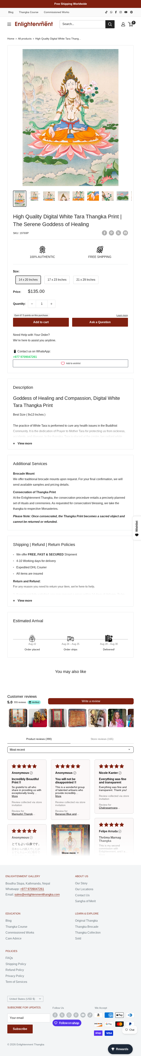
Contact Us (82, 895)
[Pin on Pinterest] (111, 232)
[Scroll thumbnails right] (129, 718)
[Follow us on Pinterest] (76, 1015)
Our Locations (84, 889)
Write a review (91, 701)
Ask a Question (100, 322)
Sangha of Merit (85, 901)
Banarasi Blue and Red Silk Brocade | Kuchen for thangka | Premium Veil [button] (67, 813)
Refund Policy (15, 969)
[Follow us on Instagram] (69, 1015)
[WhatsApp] (111, 12)
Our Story (81, 883)
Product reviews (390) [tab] (39, 738)
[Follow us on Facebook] (55, 1015)
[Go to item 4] (77, 718)
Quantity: (19, 303)
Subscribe (20, 1028)
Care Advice (13, 938)
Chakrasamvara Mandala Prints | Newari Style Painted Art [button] (111, 807)
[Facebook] (116, 12)
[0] (130, 24)
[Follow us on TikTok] (90, 1015)
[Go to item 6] (117, 718)
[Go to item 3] (57, 718)
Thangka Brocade (86, 926)
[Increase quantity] (51, 304)
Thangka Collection (88, 932)
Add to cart (41, 322)
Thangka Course (28, 12)
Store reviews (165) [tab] (102, 738)
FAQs (9, 957)
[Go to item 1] (18, 718)
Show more (69, 852)
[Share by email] (125, 232)
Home (10, 38)
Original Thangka (86, 920)
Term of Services (16, 981)
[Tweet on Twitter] (118, 232)
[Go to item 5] (97, 718)
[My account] (123, 24)
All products (25, 38)
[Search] (110, 24)
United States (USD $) (22, 999)
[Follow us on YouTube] (83, 1015)
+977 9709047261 (25, 356)
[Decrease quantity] (32, 304)
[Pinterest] (131, 12)
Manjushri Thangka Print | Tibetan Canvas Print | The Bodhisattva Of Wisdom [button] (23, 813)
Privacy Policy (15, 976)
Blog (10, 12)
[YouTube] (125, 12)
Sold (78, 938)
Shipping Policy (16, 964)
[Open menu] (9, 24)
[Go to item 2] (38, 718)
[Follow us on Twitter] (62, 1015)
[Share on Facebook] (104, 232)
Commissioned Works (56, 12)
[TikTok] (106, 12)
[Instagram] (121, 12)
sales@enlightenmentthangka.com (37, 894)
